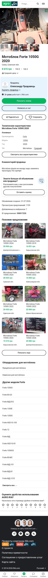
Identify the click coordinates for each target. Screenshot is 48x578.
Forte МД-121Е (8, 478)
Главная (5, 576)
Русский (40, 568)
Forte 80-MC (7, 457)
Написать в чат (24, 108)
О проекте (7, 548)
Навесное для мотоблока (13, 375)
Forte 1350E (7, 409)
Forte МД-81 (7, 471)
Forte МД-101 (8, 464)
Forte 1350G (7, 416)
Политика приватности (14, 552)
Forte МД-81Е (8, 402)
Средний (38, 148)
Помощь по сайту (24, 529)
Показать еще (24, 353)
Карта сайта (8, 562)
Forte (25, 136)
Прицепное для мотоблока (14, 368)
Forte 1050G (7, 388)
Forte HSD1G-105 (9, 422)
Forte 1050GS (8, 450)
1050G (25, 140)
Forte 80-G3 (7, 395)
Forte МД (6, 436)
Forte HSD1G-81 (9, 443)
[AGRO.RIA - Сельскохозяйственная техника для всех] (10, 3)
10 (45, 507)
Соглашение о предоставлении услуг (22, 557)
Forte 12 (5, 430)
